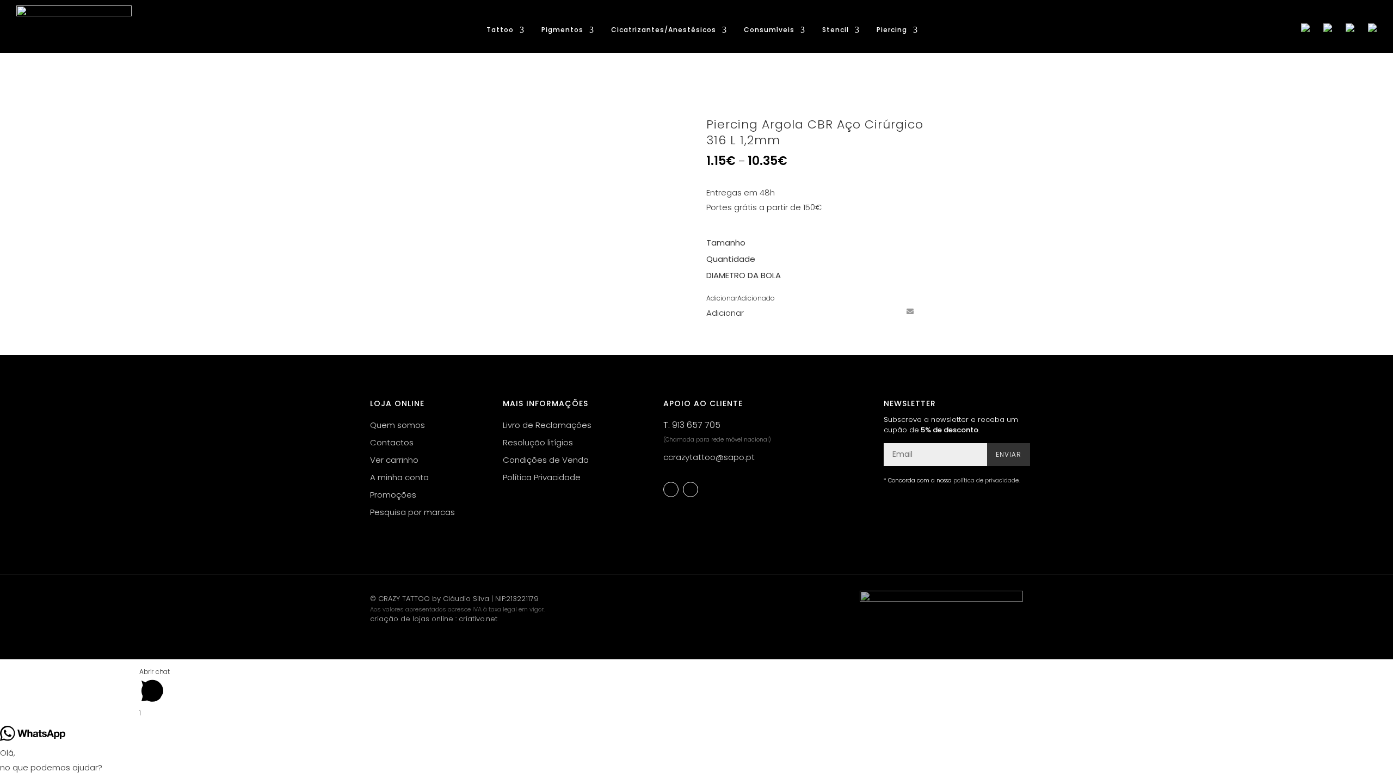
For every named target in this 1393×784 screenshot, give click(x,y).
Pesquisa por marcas (412, 512)
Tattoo (500, 30)
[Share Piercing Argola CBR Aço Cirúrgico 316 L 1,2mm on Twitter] (869, 310)
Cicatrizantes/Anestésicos (663, 30)
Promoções (393, 494)
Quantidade (730, 259)
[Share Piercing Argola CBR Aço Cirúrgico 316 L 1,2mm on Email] (910, 310)
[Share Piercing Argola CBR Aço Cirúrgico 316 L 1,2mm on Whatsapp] (930, 310)
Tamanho (725, 242)
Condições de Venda (546, 459)
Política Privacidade (542, 477)
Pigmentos (562, 30)
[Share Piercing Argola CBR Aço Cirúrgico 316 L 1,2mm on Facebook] (849, 310)
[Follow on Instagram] (690, 489)
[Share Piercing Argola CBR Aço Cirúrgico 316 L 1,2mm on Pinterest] (889, 310)
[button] (740, 298)
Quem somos (397, 425)
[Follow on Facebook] (671, 489)
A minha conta (399, 477)
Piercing (892, 30)
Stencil (835, 30)
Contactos (392, 442)
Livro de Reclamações (547, 425)
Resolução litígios (538, 442)
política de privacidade (986, 480)
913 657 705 (696, 425)
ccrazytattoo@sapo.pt (709, 457)
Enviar (1008, 454)
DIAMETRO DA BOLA (743, 275)
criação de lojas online (411, 619)
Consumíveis (769, 30)
